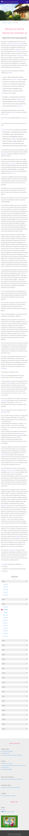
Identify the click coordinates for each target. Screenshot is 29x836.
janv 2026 (5, 595)
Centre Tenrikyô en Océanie (8, 795)
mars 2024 (5, 630)
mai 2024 (5, 625)
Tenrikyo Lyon (5, 767)
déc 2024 (5, 607)
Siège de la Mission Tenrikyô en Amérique (12, 779)
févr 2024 (5, 633)
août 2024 (5, 617)
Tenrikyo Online (6, 753)
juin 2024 (5, 623)
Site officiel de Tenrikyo (7, 751)
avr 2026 (5, 587)
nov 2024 (5, 609)
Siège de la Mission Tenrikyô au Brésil (11, 787)
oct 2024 (5, 612)
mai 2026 (5, 584)
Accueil (4, 22)
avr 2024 (5, 628)
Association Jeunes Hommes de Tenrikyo (12, 755)
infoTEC (4, 809)
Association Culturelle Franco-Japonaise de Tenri (13, 765)
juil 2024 (5, 620)
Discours (9, 22)
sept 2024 (5, 615)
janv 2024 (5, 636)
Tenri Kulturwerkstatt (7, 769)
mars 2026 (5, 589)
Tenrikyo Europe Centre (10, 2)
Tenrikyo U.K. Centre (7, 763)
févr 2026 (5, 592)
